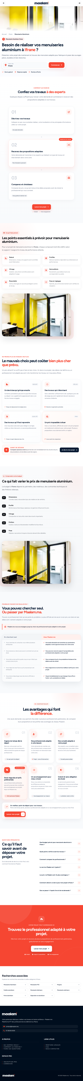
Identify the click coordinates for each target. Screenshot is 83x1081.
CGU (47, 1047)
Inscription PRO (10, 1062)
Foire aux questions (12, 1049)
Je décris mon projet (68, 450)
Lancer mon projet (40, 207)
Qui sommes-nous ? (11, 1045)
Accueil (4, 34)
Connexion (8, 1063)
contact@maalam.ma (12, 1026)
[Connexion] (79, 3)
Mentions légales (53, 1045)
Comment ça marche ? (13, 1047)
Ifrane (10, 34)
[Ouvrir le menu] (3, 3)
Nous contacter (52, 1049)
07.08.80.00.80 (10, 1030)
